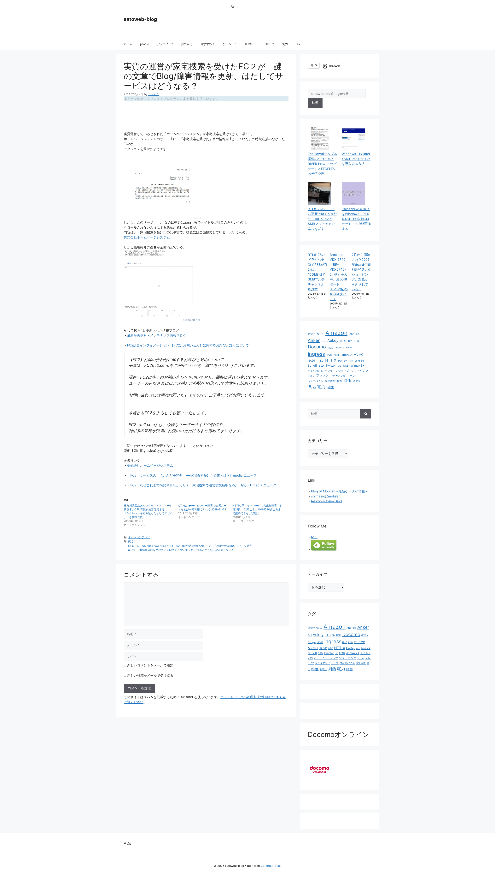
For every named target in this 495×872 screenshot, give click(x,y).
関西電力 (317, 386)
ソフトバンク (359, 370)
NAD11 (312, 360)
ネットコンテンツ (139, 537)
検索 (315, 103)
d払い (331, 347)
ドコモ (311, 376)
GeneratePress (271, 866)
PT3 (351, 361)
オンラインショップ (337, 370)
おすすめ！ (207, 44)
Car (267, 44)
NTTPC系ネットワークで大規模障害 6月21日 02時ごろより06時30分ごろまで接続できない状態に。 (256, 509)
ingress (316, 354)
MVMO (359, 355)
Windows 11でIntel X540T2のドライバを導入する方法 (356, 159)
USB (346, 365)
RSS (314, 537)
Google (340, 347)
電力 (285, 44)
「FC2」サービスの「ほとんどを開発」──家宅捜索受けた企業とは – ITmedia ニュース (192, 475)
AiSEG (320, 334)
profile (144, 44)
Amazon (336, 332)
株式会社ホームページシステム (147, 237)
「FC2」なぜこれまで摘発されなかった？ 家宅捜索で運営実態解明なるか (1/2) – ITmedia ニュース (202, 485)
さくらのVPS (315, 370)
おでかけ (187, 44)
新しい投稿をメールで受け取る (150, 675)
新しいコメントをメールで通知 (150, 665)
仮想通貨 (330, 381)
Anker (314, 340)
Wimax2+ (357, 365)
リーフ (351, 375)
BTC (343, 341)
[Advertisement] (300, 24)
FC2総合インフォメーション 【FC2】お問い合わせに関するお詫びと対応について (188, 345)
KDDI (336, 355)
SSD (321, 365)
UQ (339, 365)
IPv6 (329, 354)
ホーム (128, 44)
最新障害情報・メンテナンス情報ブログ (156, 335)
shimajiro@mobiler (325, 496)
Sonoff (312, 365)
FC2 (131, 541)
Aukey (332, 340)
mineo (346, 354)
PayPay (342, 360)
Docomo (317, 347)
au (323, 341)
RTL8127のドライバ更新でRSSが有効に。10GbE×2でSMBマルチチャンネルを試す (322, 219)
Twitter (331, 365)
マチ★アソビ (338, 375)
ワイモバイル (315, 381)
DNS (356, 341)
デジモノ (162, 44)
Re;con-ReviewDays (326, 501)
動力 (339, 381)
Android (354, 333)
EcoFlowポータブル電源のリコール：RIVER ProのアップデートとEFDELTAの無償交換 (322, 164)
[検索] (365, 414)
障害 (331, 387)
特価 (347, 380)
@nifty (311, 334)
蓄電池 (356, 381)
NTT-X (330, 360)
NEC (320, 360)
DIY (298, 44)
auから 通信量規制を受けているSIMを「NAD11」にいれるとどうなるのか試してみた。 (182, 549)
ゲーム (227, 44)
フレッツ (322, 375)
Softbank (359, 360)
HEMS (248, 44)
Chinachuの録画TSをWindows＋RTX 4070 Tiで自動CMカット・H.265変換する (356, 219)
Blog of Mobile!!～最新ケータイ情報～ (339, 491)
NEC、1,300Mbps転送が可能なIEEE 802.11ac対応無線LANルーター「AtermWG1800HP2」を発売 (190, 545)
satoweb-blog (140, 19)
